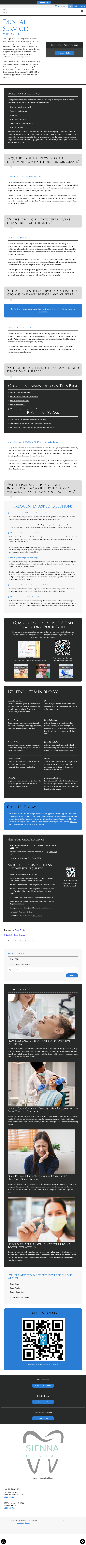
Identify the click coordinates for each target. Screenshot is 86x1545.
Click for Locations (43, 1385)
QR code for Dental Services (14, 935)
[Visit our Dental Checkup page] (43, 677)
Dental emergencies (34, 102)
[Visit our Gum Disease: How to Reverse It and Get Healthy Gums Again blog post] (41, 1174)
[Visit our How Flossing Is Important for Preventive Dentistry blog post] (41, 1038)
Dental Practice (15, 1288)
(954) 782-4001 (9, 1497)
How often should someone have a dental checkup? (28, 419)
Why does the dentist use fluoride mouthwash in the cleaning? (31, 423)
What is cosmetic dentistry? (19, 401)
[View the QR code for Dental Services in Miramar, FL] (62, 655)
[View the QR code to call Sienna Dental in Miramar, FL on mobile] (43, 1361)
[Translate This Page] (82, 1541)
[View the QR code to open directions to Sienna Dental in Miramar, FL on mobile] (70, 876)
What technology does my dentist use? (23, 409)
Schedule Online (64, 53)
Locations (62, 6)
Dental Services (20, 930)
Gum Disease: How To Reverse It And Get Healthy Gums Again (37, 1178)
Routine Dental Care (17, 1292)
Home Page (53, 852)
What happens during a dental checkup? (24, 397)
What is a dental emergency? (20, 392)
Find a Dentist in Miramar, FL (20, 964)
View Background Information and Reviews (35, 908)
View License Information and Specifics (42, 897)
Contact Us (43, 1418)
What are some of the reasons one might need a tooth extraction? (32, 428)
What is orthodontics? (17, 405)
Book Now (44, 2)
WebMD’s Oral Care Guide (26, 858)
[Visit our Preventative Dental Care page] (21, 677)
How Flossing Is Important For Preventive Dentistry (39, 1042)
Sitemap (27, 1523)
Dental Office (14, 959)
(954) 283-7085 (31, 72)
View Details (27, 912)
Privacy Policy (20, 1523)
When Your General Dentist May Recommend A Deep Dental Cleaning (43, 1110)
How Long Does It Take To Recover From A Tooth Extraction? (39, 1245)
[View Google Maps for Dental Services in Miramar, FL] (29, 658)
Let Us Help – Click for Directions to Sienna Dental (29, 660)
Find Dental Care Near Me (19, 1297)
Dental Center (14, 1284)
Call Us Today (79, 6)
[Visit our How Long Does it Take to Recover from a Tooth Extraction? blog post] (41, 1242)
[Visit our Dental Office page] (66, 677)
